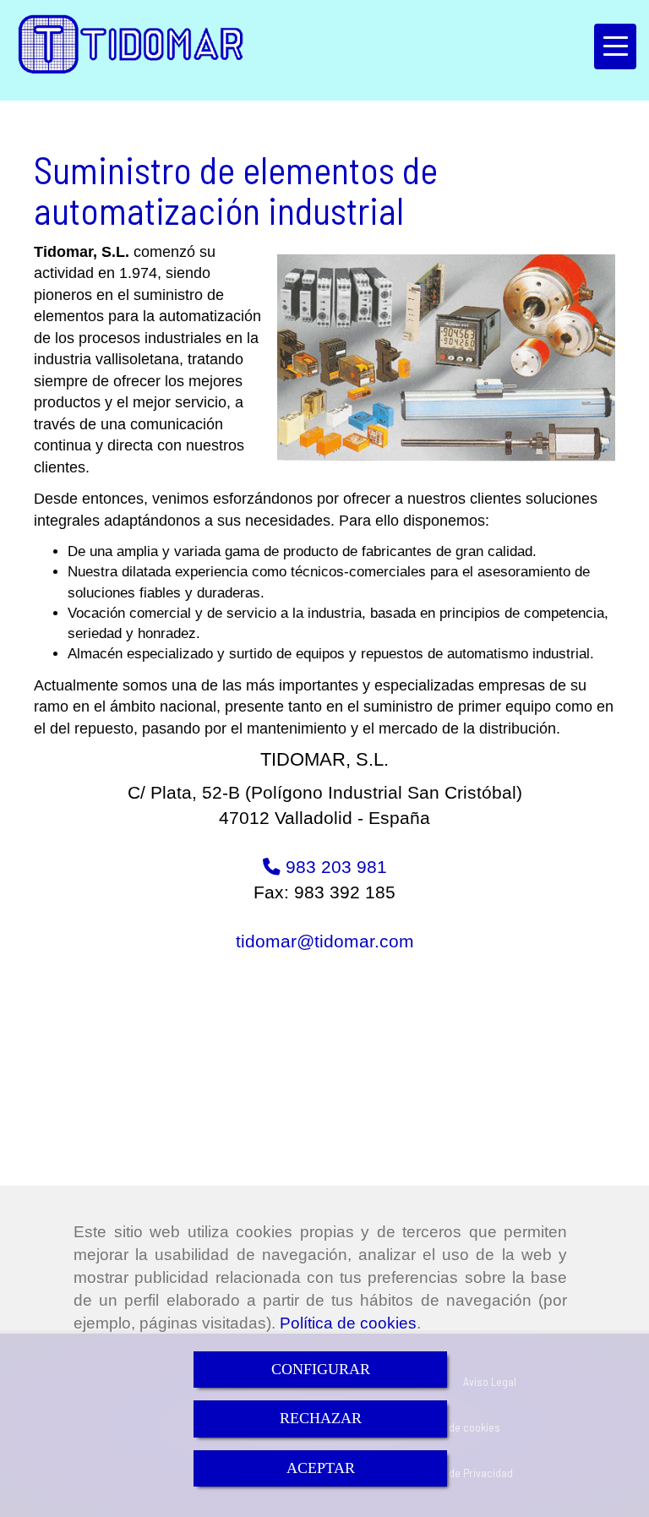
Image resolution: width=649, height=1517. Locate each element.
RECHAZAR (321, 1418)
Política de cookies (348, 1323)
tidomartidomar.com (325, 941)
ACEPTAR (320, 1468)
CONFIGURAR (320, 1369)
